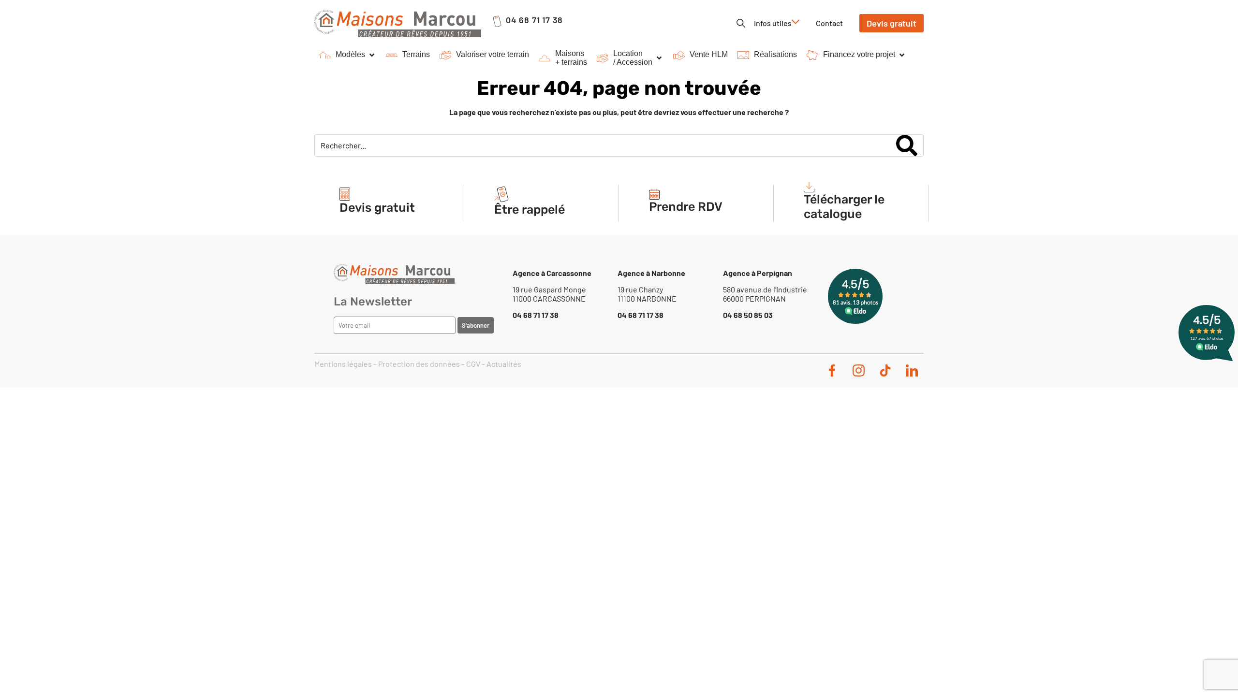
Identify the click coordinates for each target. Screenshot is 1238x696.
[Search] (906, 145)
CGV (473, 363)
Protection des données (419, 363)
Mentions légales (343, 363)
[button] (347, 55)
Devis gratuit (377, 208)
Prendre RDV (685, 207)
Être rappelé (529, 210)
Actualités (503, 363)
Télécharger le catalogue (844, 206)
